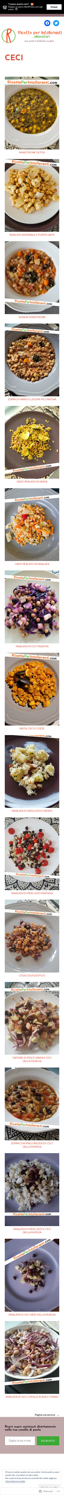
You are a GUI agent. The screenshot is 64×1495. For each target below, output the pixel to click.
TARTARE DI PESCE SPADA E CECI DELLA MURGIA (32, 1059)
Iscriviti (48, 1440)
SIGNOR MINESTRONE (32, 317)
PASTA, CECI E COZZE (32, 728)
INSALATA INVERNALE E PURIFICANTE (32, 234)
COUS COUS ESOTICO (32, 975)
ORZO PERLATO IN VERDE (32, 481)
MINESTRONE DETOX (32, 152)
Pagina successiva (47, 1414)
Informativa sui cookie (15, 1481)
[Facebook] (47, 23)
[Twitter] (56, 23)
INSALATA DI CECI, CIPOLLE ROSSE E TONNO (32, 1396)
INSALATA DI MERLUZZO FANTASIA (32, 893)
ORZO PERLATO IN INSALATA (32, 564)
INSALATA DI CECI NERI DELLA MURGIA (32, 1314)
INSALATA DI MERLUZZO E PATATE (32, 810)
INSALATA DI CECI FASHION (32, 646)
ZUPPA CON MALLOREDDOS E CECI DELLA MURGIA (32, 1145)
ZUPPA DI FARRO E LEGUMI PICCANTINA (32, 399)
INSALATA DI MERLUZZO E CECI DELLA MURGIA (32, 1231)
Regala (54, 7)
